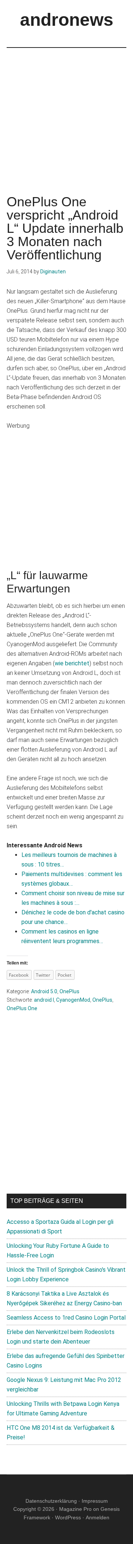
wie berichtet (72, 663)
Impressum (95, 1501)
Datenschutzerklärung (51, 1501)
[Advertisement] (66, 114)
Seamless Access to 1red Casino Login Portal (66, 1317)
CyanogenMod (73, 1000)
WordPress (68, 1517)
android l (44, 1000)
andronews (66, 19)
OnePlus (69, 991)
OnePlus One (22, 1008)
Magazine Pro (75, 1509)
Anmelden (97, 1517)
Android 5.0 (44, 991)
